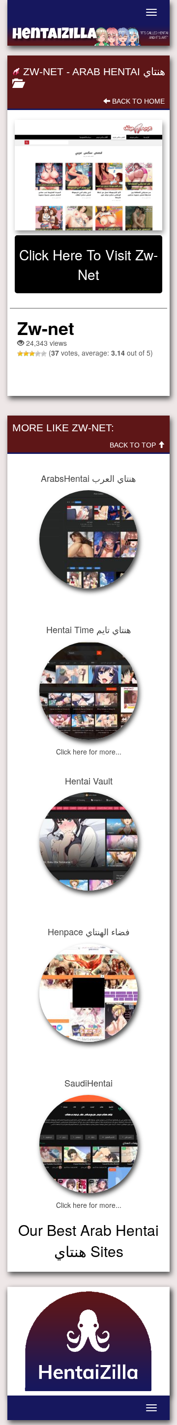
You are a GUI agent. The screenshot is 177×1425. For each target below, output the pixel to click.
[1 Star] (20, 354)
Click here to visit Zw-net (88, 264)
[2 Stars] (26, 354)
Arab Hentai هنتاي (118, 71)
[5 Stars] (44, 354)
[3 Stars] (32, 354)
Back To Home (137, 101)
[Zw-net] (88, 175)
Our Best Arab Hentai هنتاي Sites (88, 1240)
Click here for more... (88, 751)
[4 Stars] (38, 354)
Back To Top (134, 445)
